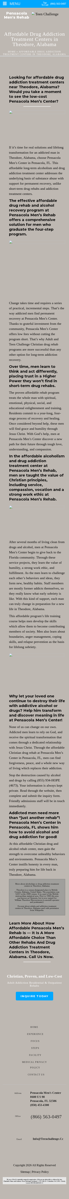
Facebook (24, 1155)
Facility (35, 1055)
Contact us (36, 1074)
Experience (35, 1034)
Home (12, 51)
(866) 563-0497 (58, 3)
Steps (35, 1048)
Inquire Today (34, 996)
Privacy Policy (40, 1171)
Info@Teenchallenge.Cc (48, 1138)
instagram (45, 1155)
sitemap (25, 1171)
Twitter (34, 1155)
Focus (35, 1041)
